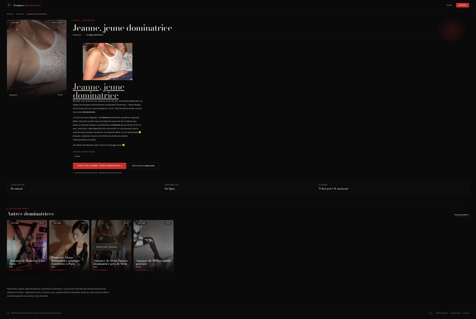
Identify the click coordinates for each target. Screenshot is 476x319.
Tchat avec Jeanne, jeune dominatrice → (99, 166)
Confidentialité (455, 313)
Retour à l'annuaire (143, 166)
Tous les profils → (461, 215)
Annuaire (10, 14)
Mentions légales (442, 313)
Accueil (463, 5)
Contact (466, 313)
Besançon (20, 14)
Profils (449, 5)
